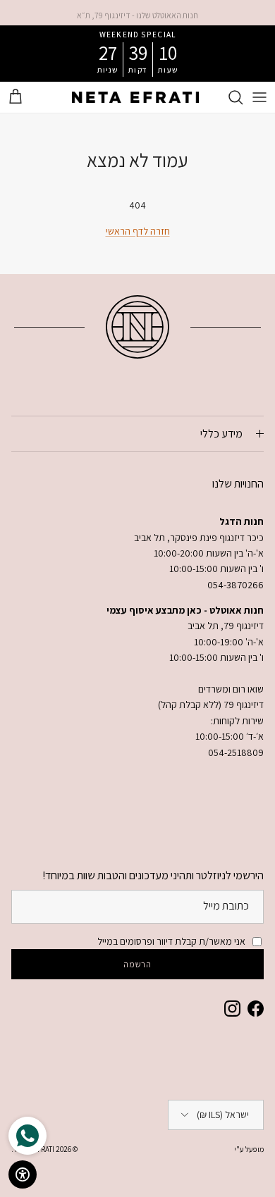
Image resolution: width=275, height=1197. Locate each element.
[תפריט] (259, 97)
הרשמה (137, 964)
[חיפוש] (228, 97)
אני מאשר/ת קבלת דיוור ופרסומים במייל (171, 941)
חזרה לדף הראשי (138, 231)
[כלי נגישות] (22, 1174)
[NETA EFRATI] (135, 97)
